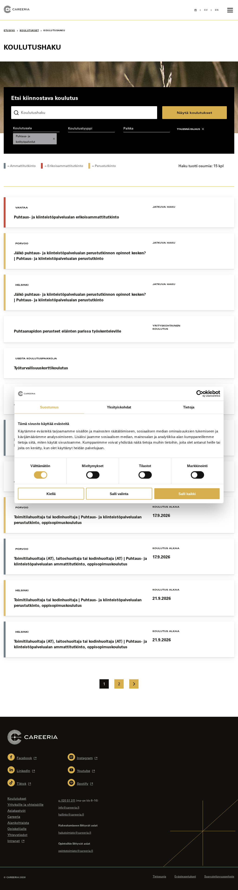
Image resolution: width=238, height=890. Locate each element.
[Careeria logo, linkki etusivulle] (17, 10)
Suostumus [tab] (49, 407)
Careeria (13, 817)
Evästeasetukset (185, 876)
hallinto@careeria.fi (71, 814)
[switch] (92, 475)
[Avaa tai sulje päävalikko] (230, 10)
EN (216, 9)
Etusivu (9, 30)
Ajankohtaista (18, 823)
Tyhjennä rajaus (188, 129)
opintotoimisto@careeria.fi (75, 851)
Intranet (13, 841)
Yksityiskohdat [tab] (119, 407)
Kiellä (51, 494)
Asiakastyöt (16, 810)
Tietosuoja (159, 876)
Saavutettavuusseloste (219, 876)
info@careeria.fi (68, 807)
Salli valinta (119, 494)
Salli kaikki (187, 494)
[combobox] (36, 135)
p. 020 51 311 (66, 800)
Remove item (53, 138)
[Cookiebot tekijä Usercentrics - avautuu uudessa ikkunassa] (199, 393)
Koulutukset (29, 30)
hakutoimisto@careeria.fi (74, 832)
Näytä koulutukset (194, 113)
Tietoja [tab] (188, 407)
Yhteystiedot (17, 835)
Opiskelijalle (16, 829)
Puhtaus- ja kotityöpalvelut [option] (24, 138)
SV (206, 9)
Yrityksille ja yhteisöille (25, 804)
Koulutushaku (22, 102)
